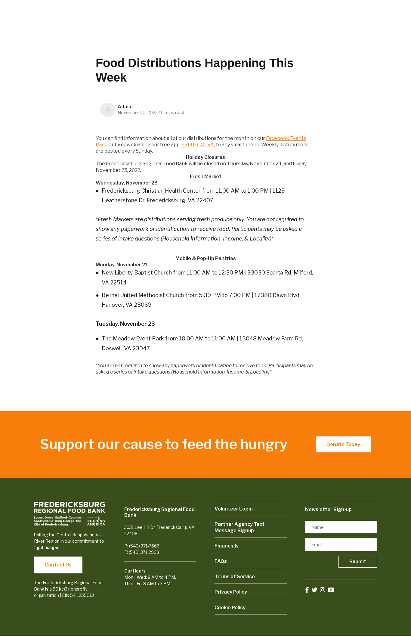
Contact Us (58, 565)
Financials (227, 546)
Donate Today (343, 444)
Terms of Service (235, 576)
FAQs (221, 561)
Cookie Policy (230, 607)
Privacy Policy (231, 592)
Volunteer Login (234, 509)
